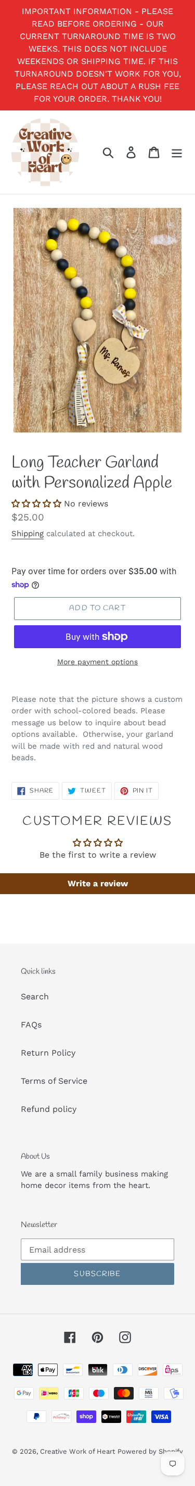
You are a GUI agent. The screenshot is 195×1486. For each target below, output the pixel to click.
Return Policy (48, 1053)
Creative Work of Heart (77, 1451)
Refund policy (48, 1109)
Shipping (27, 533)
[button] (36, 504)
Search (35, 996)
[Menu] (176, 152)
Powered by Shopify (150, 1451)
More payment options (97, 662)
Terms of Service (54, 1081)
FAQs (31, 1025)
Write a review (98, 883)
